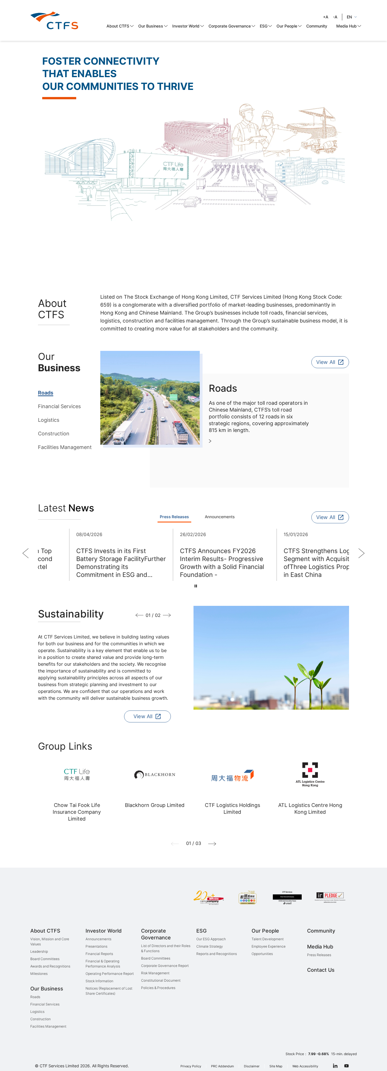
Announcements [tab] (220, 516)
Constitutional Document (160, 980)
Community (316, 26)
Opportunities (262, 954)
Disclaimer (252, 1066)
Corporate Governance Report (165, 966)
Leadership (39, 951)
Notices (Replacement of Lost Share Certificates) (109, 991)
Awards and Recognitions (50, 966)
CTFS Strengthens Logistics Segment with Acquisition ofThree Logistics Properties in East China (295, 562)
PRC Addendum (222, 1066)
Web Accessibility (305, 1066)
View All (325, 362)
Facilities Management (65, 447)
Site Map (275, 1066)
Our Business (150, 26)
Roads (45, 393)
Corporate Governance (230, 26)
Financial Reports (99, 954)
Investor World (185, 26)
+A (325, 16)
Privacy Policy (190, 1066)
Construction (53, 434)
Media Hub (346, 26)
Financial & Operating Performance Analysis (103, 963)
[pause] (195, 586)
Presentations (96, 946)
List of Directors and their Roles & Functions (165, 948)
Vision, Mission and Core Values (49, 941)
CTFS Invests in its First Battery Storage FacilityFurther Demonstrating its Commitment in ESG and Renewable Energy (91, 563)
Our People (287, 26)
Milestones (39, 973)
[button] (25, 553)
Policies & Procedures (158, 988)
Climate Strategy (209, 946)
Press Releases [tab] (174, 516)
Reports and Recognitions (216, 954)
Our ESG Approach (211, 939)
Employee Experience (269, 946)
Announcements (98, 939)
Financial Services (59, 406)
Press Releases (319, 955)
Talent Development (268, 939)
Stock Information (99, 981)
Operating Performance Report (110, 973)
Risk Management (155, 973)
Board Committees (44, 959)
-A (335, 16)
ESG (263, 26)
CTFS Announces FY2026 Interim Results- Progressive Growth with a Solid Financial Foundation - (192, 562)
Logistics (48, 420)
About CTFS (118, 26)
